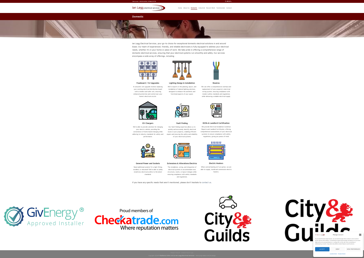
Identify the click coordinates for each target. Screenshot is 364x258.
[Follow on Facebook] (225, 1)
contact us (206, 182)
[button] (360, 235)
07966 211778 (152, 1)
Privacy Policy (342, 253)
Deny (337, 249)
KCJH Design (212, 255)
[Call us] (230, 1)
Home (180, 8)
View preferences (353, 249)
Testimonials (220, 8)
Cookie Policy (333, 253)
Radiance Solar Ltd (166, 255)
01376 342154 (143, 1)
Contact (229, 8)
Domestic (194, 8)
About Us (186, 8)
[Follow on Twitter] (227, 1)
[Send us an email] (229, 1)
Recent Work (210, 8)
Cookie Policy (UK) (187, 252)
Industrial (201, 8)
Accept (322, 249)
